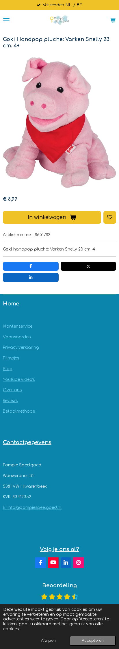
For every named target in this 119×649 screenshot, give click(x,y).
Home (11, 304)
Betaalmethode (19, 411)
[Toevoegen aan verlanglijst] (109, 217)
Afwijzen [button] (48, 641)
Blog (7, 369)
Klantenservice (17, 326)
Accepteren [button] (93, 641)
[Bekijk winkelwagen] (112, 20)
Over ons (12, 390)
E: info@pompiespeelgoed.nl (32, 507)
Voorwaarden (17, 337)
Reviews (10, 400)
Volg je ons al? (59, 549)
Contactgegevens (27, 442)
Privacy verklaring (21, 347)
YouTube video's (19, 379)
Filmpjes (11, 358)
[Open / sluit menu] (6, 20)
